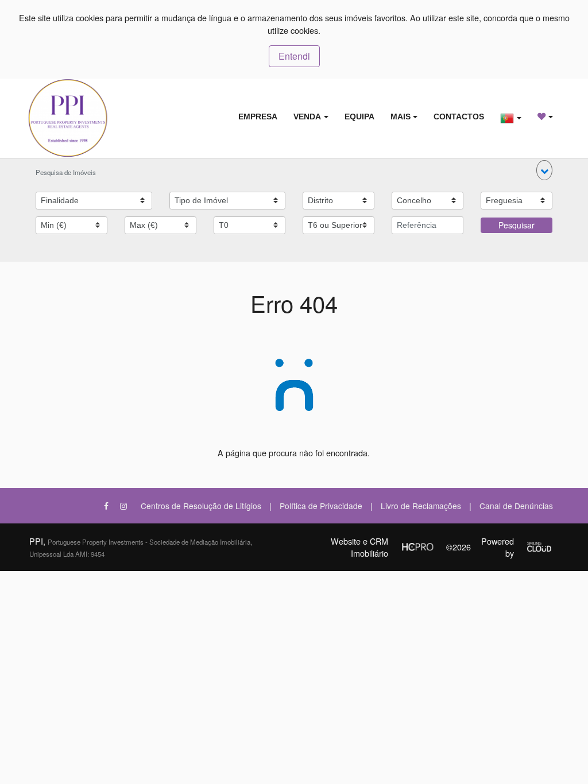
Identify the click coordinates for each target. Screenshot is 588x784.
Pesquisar (516, 225)
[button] (544, 170)
